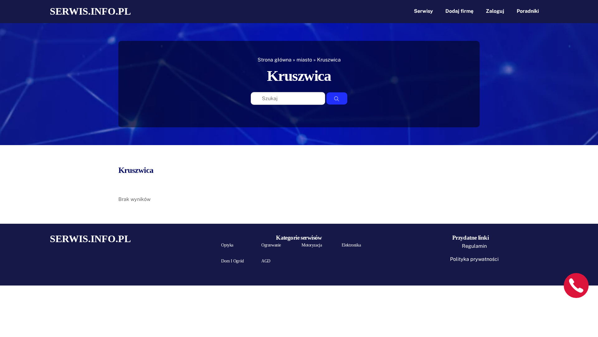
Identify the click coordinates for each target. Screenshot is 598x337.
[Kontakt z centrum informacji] (576, 285)
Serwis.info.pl (90, 11)
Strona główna (275, 60)
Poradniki (528, 11)
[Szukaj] (336, 98)
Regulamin (474, 246)
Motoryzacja (311, 245)
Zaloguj (495, 11)
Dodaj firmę (459, 11)
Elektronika (351, 245)
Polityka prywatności (474, 259)
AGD (265, 261)
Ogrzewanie (271, 245)
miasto (304, 60)
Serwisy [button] (423, 11)
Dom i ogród (232, 261)
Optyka (227, 245)
